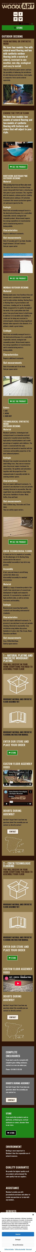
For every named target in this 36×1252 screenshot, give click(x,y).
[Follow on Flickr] (15, 14)
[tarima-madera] (18, 161)
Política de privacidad (20, 1249)
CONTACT (12, 831)
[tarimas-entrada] (18, 103)
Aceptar (18, 1234)
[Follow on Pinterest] (15, 19)
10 (25, 534)
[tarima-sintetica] (18, 395)
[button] (33, 1215)
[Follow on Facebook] (20, 14)
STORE (13, 752)
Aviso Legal (29, 1249)
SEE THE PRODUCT (19, 166)
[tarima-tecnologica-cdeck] (18, 536)
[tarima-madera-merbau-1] (18, 272)
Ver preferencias (18, 1245)
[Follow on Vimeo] (20, 19)
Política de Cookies (9, 1249)
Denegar (18, 1239)
